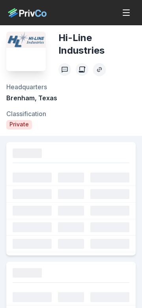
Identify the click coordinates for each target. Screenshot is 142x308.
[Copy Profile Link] (99, 69)
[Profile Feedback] (64, 69)
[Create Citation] (82, 69)
